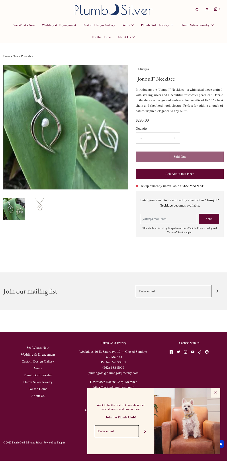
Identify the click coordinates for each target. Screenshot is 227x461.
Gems (38, 368)
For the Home (101, 37)
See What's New (24, 25)
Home (6, 56)
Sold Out (180, 156)
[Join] (217, 291)
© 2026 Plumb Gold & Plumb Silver (22, 442)
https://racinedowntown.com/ (113, 387)
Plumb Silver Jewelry (38, 382)
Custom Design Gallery (99, 25)
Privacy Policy (204, 228)
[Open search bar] (197, 9)
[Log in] (207, 9)
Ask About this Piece (179, 173)
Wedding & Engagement (59, 25)
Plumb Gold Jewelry (38, 375)
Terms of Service (176, 232)
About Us (38, 396)
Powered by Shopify (54, 442)
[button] (14, 209)
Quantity (142, 128)
